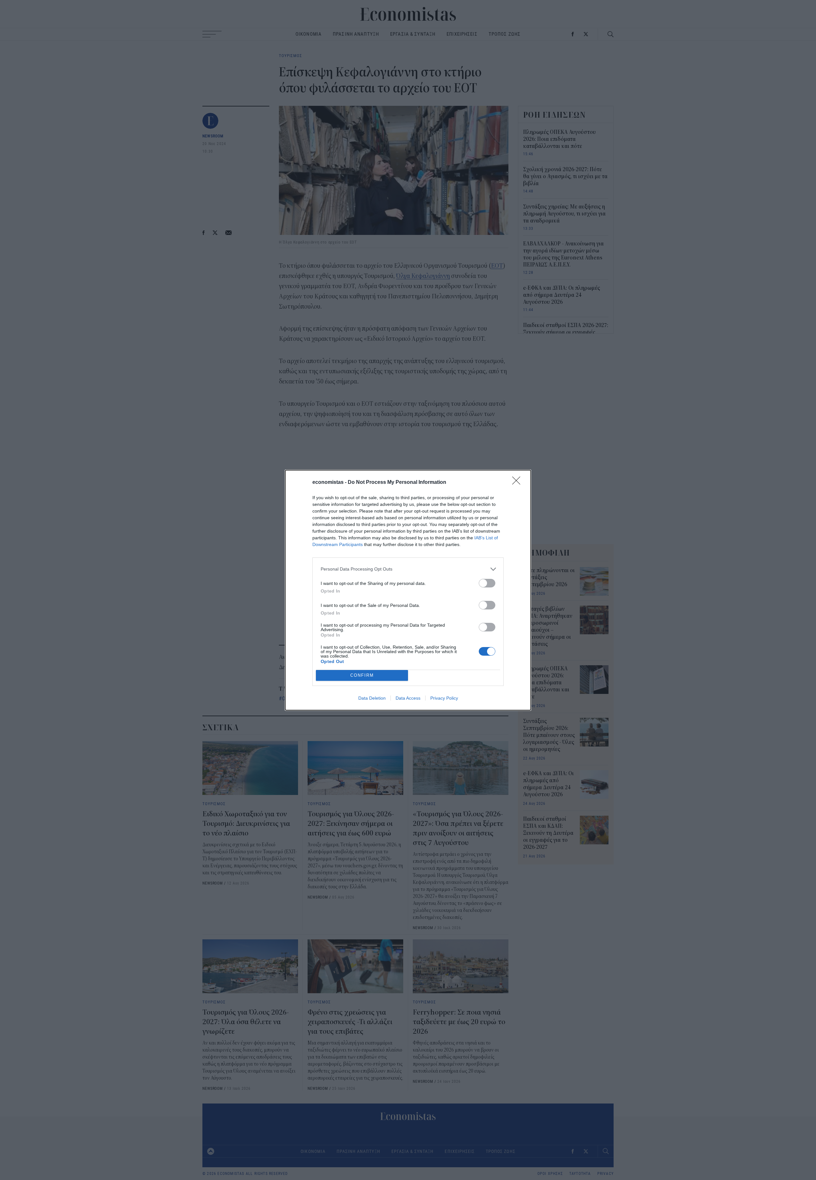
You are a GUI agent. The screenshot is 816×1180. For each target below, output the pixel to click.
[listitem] (408, 569)
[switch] (487, 583)
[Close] (518, 483)
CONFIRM (362, 675)
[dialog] (408, 590)
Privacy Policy (444, 698)
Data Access (408, 698)
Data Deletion (372, 698)
